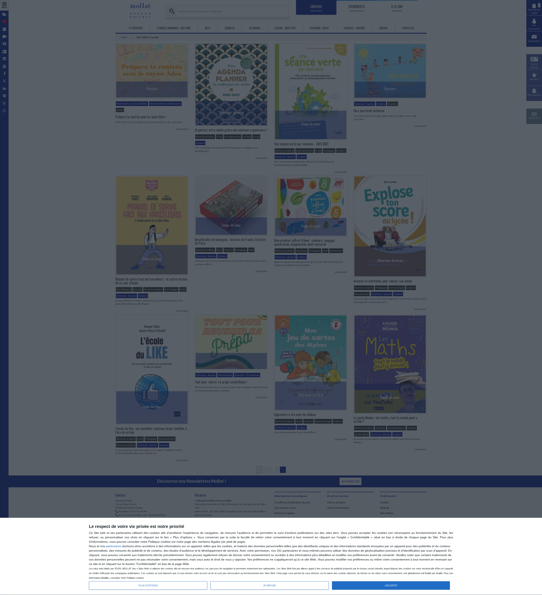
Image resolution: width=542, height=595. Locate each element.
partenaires (113, 546)
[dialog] (271, 556)
